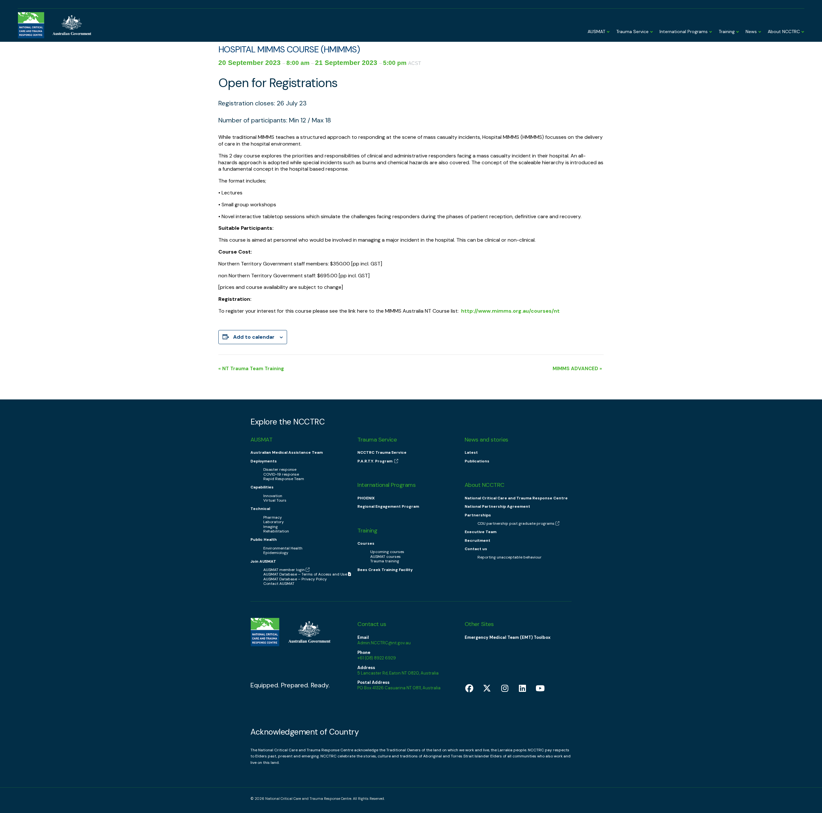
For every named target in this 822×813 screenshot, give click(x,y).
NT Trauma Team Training (251, 368)
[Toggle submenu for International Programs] (710, 29)
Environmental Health (282, 548)
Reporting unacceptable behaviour (509, 557)
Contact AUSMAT (278, 583)
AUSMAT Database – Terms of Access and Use (305, 574)
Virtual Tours (274, 500)
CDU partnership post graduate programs (516, 523)
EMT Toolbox (727, 10)
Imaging (270, 526)
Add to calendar (254, 337)
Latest (471, 452)
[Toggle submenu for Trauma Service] (651, 29)
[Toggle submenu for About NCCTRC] (802, 29)
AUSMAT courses (385, 556)
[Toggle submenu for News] (759, 29)
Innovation (272, 495)
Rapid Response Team (283, 478)
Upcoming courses (387, 551)
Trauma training (384, 561)
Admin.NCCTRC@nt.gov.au (384, 643)
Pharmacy (272, 517)
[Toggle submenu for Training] (737, 29)
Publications (477, 461)
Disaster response (279, 469)
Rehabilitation (276, 531)
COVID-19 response (281, 474)
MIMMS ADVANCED (577, 368)
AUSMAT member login (775, 10)
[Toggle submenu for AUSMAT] (607, 29)
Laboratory (273, 521)
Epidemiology (275, 552)
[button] (290, 685)
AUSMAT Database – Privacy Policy (295, 579)
